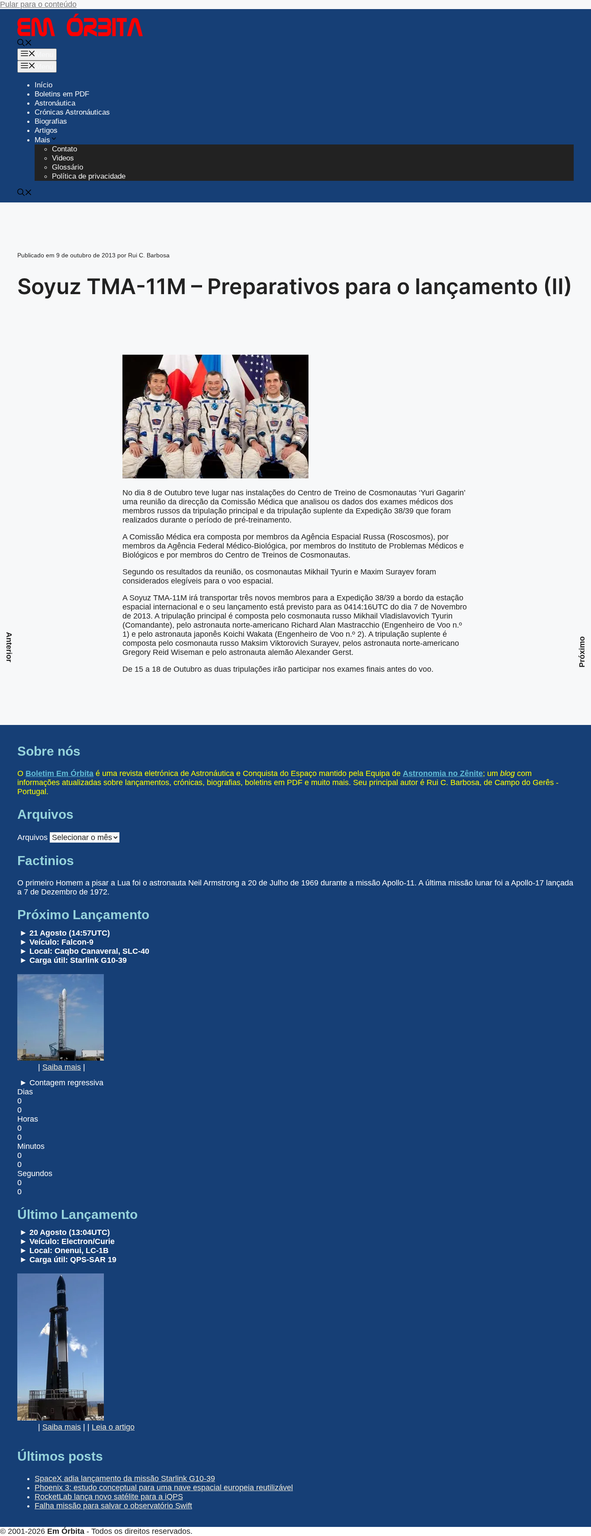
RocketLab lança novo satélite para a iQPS (109, 1496)
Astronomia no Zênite (443, 773)
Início (43, 85)
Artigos (46, 130)
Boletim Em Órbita (59, 773)
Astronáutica (55, 103)
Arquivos (32, 837)
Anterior (9, 647)
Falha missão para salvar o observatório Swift (113, 1505)
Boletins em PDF (62, 94)
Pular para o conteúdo (38, 4)
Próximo (582, 651)
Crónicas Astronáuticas (72, 112)
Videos (63, 158)
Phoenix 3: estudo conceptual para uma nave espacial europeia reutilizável (164, 1487)
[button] (24, 44)
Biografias (51, 121)
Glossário (67, 167)
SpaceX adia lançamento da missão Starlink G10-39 (125, 1478)
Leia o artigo (113, 1427)
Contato (64, 149)
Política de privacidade (88, 176)
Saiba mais (61, 1067)
